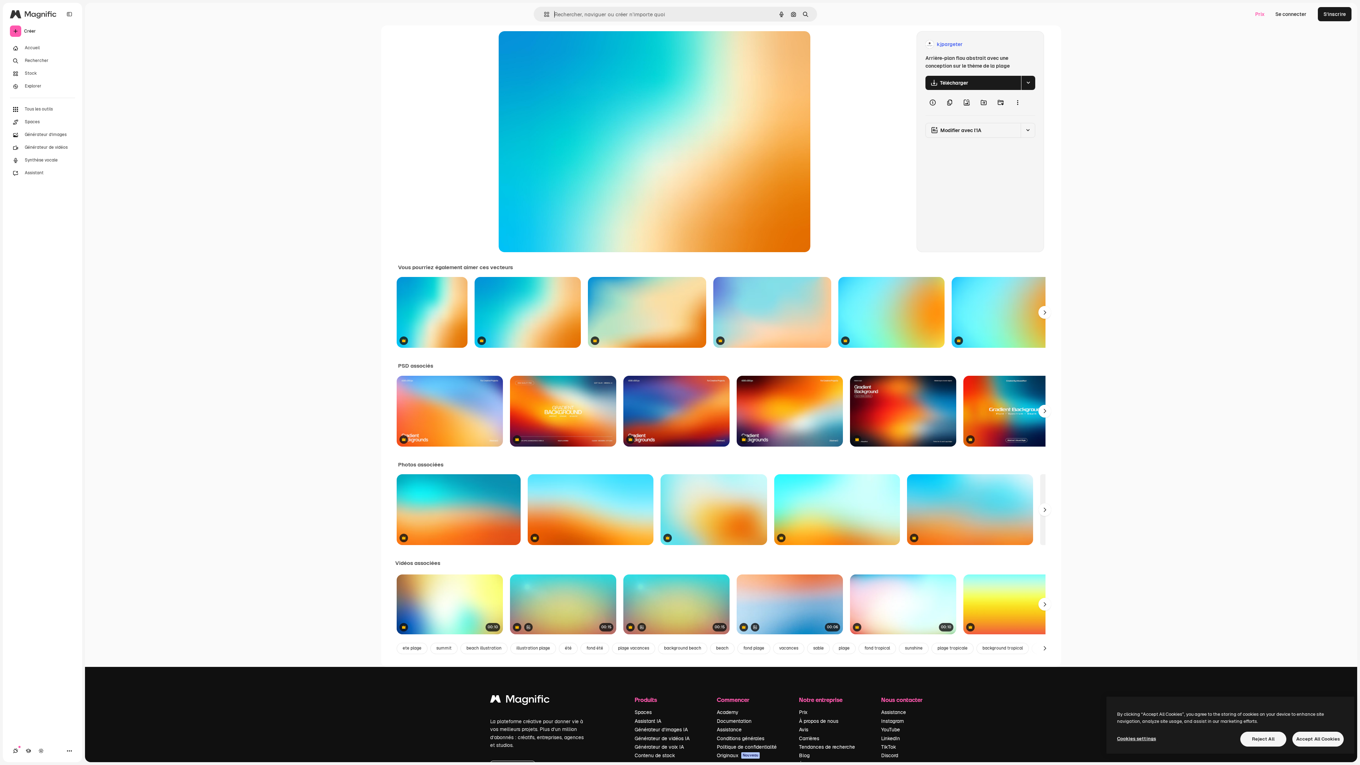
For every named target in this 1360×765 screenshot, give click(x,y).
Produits (646, 699)
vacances (788, 648)
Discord (889, 755)
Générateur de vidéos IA (662, 738)
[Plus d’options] (1017, 103)
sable (818, 648)
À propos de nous (818, 721)
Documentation (734, 721)
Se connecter (1291, 14)
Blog (804, 755)
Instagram (892, 721)
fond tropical (877, 648)
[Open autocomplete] (544, 14)
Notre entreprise (821, 699)
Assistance (729, 729)
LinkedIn (890, 738)
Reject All (1263, 739)
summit (444, 648)
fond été (594, 648)
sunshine (914, 648)
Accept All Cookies (1318, 739)
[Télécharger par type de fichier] (1028, 83)
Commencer (733, 699)
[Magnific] (520, 700)
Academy (727, 712)
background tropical (1002, 648)
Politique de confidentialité (747, 747)
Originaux (737, 755)
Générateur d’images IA (661, 729)
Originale (545, 44)
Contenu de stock (655, 755)
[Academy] (28, 750)
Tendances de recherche (827, 747)
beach (722, 648)
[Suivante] (1044, 312)
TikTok (888, 747)
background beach (682, 648)
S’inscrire (1335, 14)
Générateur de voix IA (659, 747)
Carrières (809, 738)
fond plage (753, 648)
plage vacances (633, 648)
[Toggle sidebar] (69, 14)
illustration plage (533, 648)
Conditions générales (740, 738)
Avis (803, 729)
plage (844, 648)
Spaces (643, 712)
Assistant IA (648, 721)
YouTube (890, 729)
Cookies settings (1136, 739)
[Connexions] (15, 750)
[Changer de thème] (41, 750)
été (568, 648)
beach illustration (484, 648)
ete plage (412, 648)
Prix (1260, 14)
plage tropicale (952, 648)
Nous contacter (902, 699)
